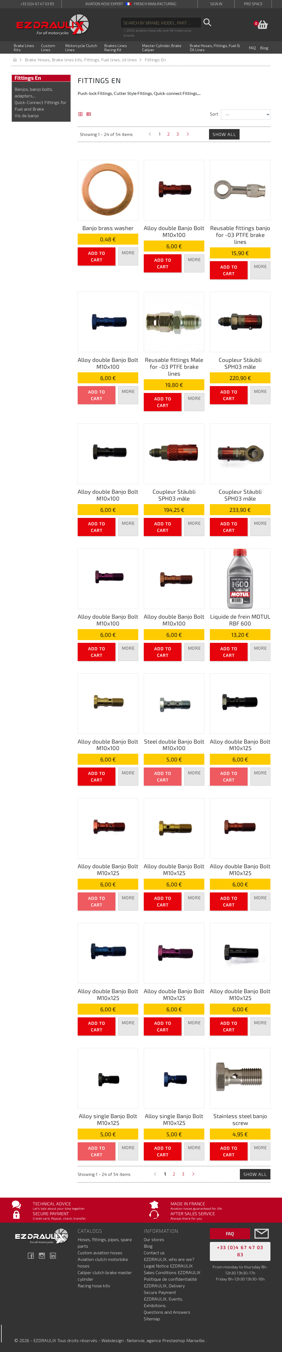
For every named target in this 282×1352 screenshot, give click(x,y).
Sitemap (152, 1318)
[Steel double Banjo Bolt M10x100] (174, 702)
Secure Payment (160, 1292)
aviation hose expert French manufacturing (130, 4)
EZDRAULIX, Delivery (164, 1285)
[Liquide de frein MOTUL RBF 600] (240, 577)
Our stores (154, 1239)
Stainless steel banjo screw (240, 1119)
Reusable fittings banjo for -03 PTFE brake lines (240, 234)
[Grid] (80, 114)
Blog (148, 1246)
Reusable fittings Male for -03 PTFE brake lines (174, 366)
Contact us (154, 1252)
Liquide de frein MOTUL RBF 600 (240, 620)
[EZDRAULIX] (53, 25)
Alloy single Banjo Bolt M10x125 (108, 1119)
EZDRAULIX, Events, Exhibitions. (163, 1302)
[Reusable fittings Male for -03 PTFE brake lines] (174, 321)
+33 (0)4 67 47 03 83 (37, 4)
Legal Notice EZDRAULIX (168, 1265)
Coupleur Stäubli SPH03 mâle (240, 363)
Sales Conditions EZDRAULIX (172, 1272)
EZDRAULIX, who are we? (169, 1259)
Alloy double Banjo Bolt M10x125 (240, 745)
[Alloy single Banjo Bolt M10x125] (108, 1077)
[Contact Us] (261, 1241)
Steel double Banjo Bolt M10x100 (174, 745)
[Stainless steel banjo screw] (240, 1077)
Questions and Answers (167, 1312)
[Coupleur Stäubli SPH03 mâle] (240, 321)
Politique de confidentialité (170, 1279)
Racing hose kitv (94, 1285)
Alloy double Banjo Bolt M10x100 (174, 231)
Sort (214, 113)
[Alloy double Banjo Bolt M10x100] (174, 189)
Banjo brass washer (108, 227)
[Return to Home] (18, 59)
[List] (88, 114)
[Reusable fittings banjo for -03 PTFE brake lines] (240, 189)
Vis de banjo (27, 115)
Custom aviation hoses (100, 1252)
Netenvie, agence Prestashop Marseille (166, 1340)
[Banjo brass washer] (108, 189)
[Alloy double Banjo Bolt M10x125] (240, 702)
